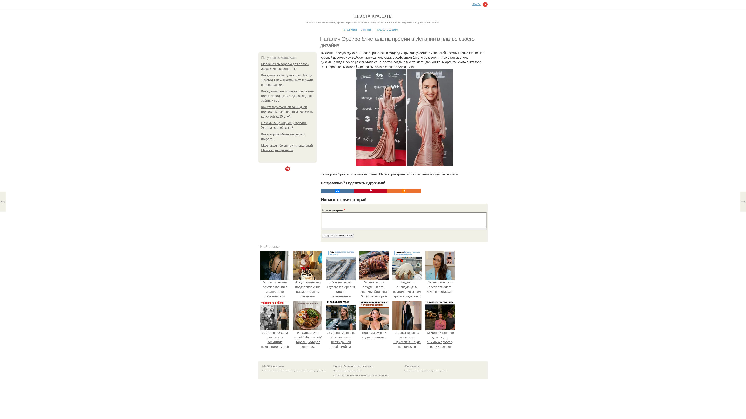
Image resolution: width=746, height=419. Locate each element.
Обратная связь (411, 366)
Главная (350, 29)
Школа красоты (373, 16)
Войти (476, 4)
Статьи (366, 29)
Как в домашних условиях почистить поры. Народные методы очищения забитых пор (287, 96)
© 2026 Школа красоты (273, 366)
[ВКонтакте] (337, 191)
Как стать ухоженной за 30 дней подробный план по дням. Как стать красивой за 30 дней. (287, 112)
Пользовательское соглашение (358, 366)
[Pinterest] (370, 191)
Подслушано (387, 29)
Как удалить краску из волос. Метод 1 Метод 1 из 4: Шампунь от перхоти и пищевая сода (287, 80)
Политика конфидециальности (347, 370)
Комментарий (333, 210)
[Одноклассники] (404, 191)
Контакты (337, 366)
